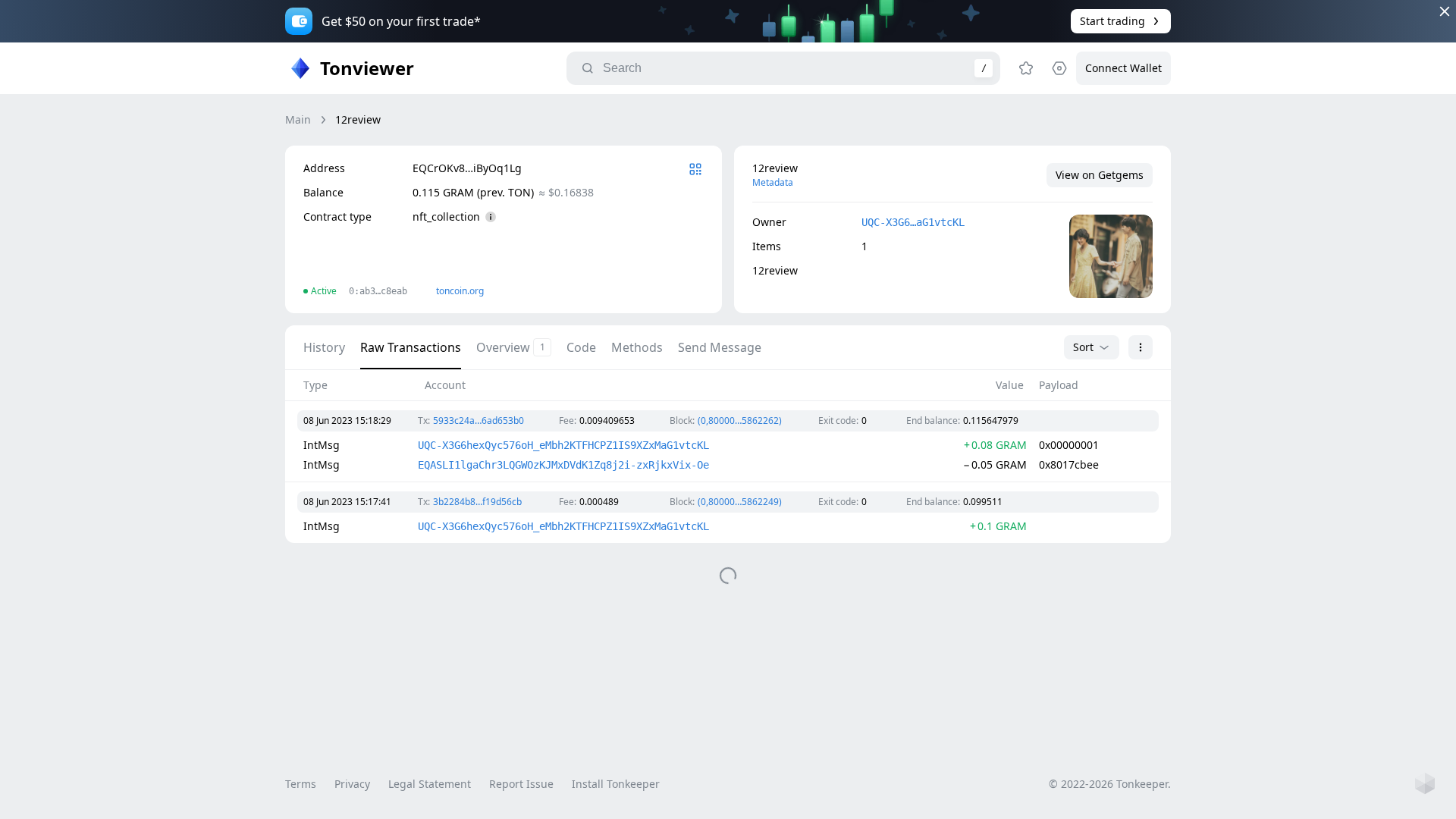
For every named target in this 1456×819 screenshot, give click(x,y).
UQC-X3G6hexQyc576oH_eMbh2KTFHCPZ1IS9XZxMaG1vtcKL (563, 445)
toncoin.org (460, 290)
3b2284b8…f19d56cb (477, 501)
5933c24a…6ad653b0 (478, 420)
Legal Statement (429, 784)
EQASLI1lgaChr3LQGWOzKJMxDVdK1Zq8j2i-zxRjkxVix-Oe (563, 465)
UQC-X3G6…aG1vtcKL (913, 222)
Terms (300, 784)
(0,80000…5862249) (740, 501)
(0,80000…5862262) (740, 420)
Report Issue (521, 784)
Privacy (352, 784)
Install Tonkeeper (616, 784)
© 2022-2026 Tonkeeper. (1110, 784)
